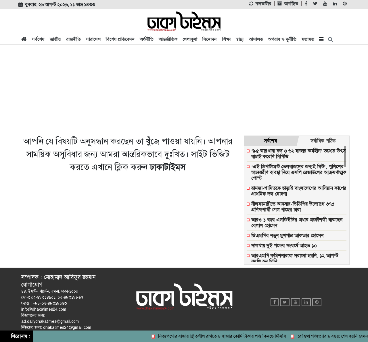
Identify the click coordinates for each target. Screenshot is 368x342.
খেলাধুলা (190, 39)
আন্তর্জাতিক (168, 39)
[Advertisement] (184, 89)
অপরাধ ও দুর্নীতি (282, 39)
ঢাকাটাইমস (167, 167)
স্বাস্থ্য (240, 39)
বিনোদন (209, 39)
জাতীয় (55, 39)
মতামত (308, 39)
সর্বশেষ (38, 39)
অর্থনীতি (147, 39)
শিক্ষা (226, 39)
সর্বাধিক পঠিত (323, 141)
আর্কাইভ (291, 3)
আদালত (256, 39)
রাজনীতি (73, 39)
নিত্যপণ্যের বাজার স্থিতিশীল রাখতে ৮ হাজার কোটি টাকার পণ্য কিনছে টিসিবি (218, 336)
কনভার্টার (263, 3)
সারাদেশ (93, 39)
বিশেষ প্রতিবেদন (120, 39)
